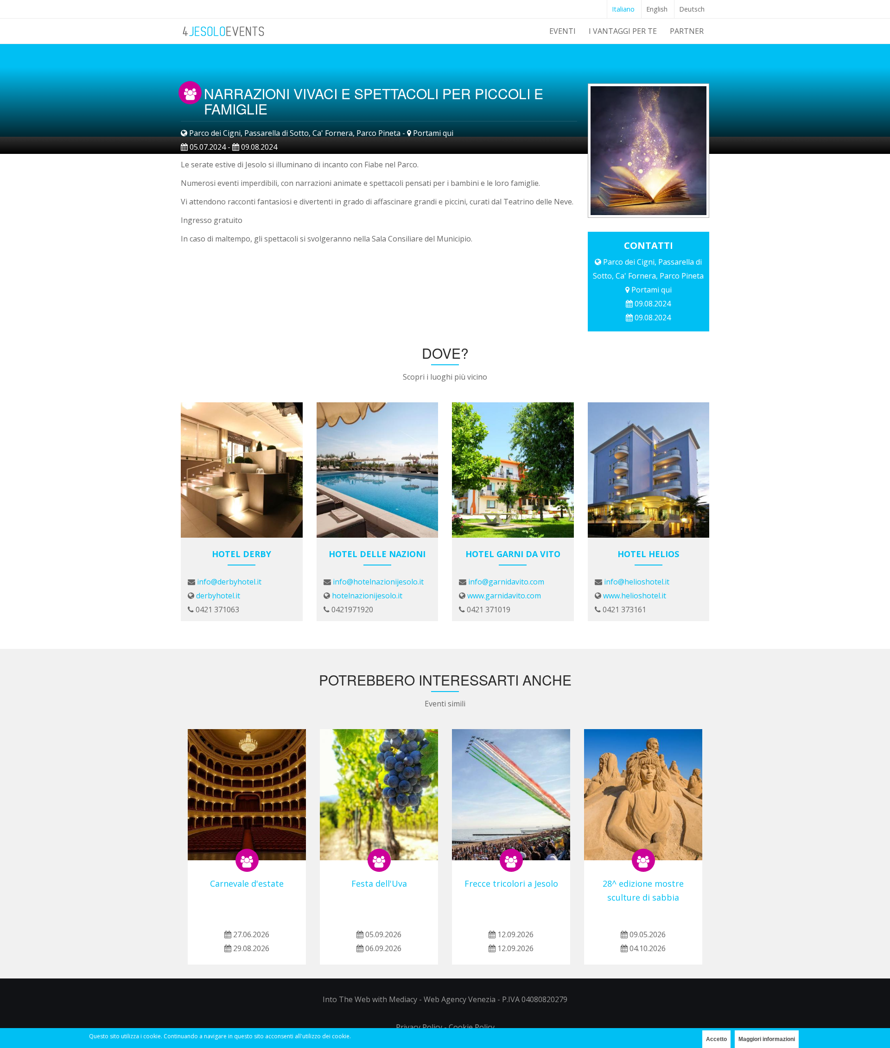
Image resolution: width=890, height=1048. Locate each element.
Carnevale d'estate (247, 883)
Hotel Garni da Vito (512, 553)
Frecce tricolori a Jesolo (511, 883)
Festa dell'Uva (379, 883)
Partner (687, 31)
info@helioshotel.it (636, 582)
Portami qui (433, 133)
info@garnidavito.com (506, 582)
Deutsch (692, 9)
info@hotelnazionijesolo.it (378, 582)
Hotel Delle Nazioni (377, 553)
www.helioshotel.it (634, 596)
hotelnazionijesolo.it (367, 596)
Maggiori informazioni (766, 1039)
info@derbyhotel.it (229, 582)
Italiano (623, 9)
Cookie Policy (472, 1027)
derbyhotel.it (218, 596)
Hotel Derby (241, 553)
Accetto (716, 1039)
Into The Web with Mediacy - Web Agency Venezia (409, 999)
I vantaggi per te (623, 31)
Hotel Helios (648, 553)
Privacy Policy (419, 1027)
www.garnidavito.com (504, 596)
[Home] (224, 29)
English (657, 9)
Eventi (562, 31)
